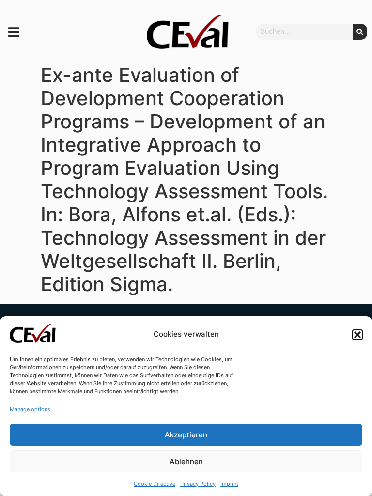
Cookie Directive (154, 483)
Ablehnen (186, 461)
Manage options (30, 409)
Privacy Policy (198, 483)
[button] (357, 335)
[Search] (360, 32)
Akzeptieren (186, 434)
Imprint (229, 483)
